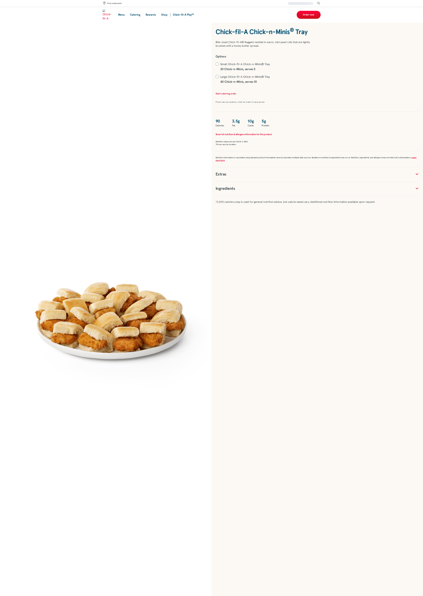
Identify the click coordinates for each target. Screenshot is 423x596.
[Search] (319, 3)
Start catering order (226, 94)
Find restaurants (114, 3)
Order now (308, 15)
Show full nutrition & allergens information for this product (244, 134)
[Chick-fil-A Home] (108, 14)
